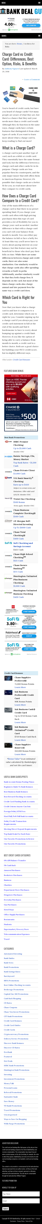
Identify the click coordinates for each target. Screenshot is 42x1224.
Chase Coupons (10, 1007)
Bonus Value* (14, 759)
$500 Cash (18, 516)
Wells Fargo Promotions (14, 1124)
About (33, 1218)
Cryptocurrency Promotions (16, 1034)
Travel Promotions (12, 1110)
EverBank (8, 1052)
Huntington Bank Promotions (16, 1070)
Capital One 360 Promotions (16, 994)
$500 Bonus (19, 502)
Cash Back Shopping (12, 998)
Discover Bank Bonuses (14, 1043)
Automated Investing (13, 954)
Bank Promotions (11, 967)
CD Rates (8, 1003)
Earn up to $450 (21, 484)
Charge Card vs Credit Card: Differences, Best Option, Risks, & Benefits (19, 58)
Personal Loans (10, 1088)
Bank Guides (9, 958)
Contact (38, 1218)
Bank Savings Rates (12, 972)
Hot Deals (8, 1061)
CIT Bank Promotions (13, 1016)
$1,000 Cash (19, 586)
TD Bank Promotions (13, 1106)
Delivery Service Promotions (16, 1039)
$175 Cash (18, 571)
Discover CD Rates (12, 1048)
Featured (8, 1056)
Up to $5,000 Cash (22, 448)
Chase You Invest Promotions (16, 1012)
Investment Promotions (14, 1079)
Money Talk (9, 1083)
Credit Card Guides (12, 1025)
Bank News (8, 963)
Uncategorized (10, 1115)
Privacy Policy (21, 1221)
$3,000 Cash (19, 473)
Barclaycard (9, 976)
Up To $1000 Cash (22, 527)
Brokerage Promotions (14, 989)
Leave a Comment (32, 79)
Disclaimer (13, 1221)
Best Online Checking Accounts (17, 985)
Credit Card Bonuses (21, 360)
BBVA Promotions (11, 980)
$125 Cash (18, 560)
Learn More (20, 687)
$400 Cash (18, 538)
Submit (5, 1208)
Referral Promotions (13, 1092)
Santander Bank (11, 1097)
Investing (8, 1074)
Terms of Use (29, 1221)
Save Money (9, 1101)
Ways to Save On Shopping (15, 1119)
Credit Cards (9, 1030)
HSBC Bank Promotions (14, 1065)
